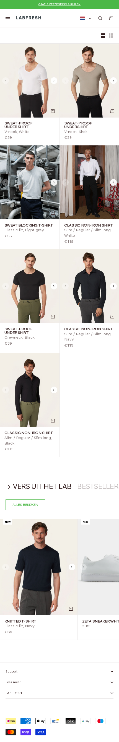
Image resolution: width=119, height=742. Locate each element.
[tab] (38, 487)
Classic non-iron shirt (88, 225)
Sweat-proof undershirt (18, 125)
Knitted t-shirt (20, 621)
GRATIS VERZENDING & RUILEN (59, 4)
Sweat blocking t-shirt (28, 225)
